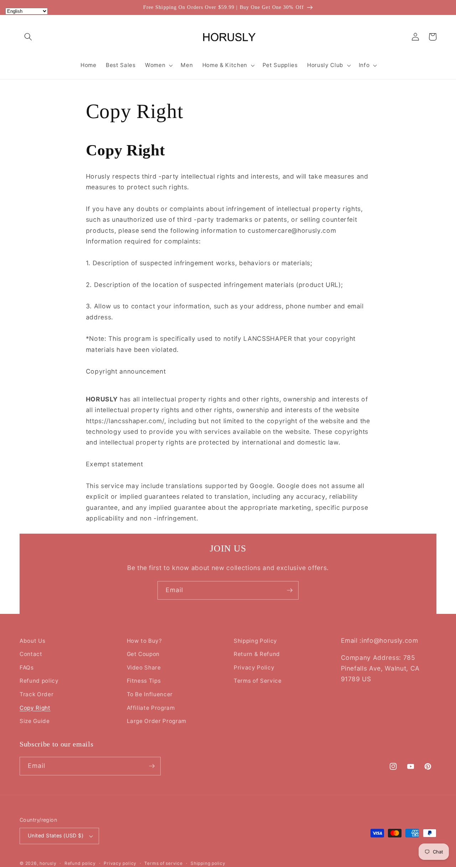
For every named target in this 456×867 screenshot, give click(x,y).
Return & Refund (257, 654)
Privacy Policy (254, 667)
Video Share (144, 667)
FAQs (27, 667)
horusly (48, 863)
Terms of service (163, 863)
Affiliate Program (151, 707)
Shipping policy (208, 863)
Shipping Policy (255, 640)
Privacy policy (120, 863)
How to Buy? (144, 640)
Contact (31, 654)
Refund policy (39, 680)
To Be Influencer (150, 694)
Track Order (36, 694)
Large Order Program (157, 721)
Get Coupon (143, 654)
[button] (28, 36)
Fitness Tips (144, 680)
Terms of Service (258, 680)
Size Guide (35, 721)
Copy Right (35, 707)
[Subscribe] (289, 590)
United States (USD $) (55, 835)
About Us (32, 640)
